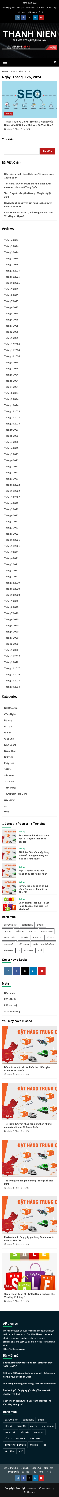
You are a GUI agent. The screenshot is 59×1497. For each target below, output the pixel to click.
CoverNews (45, 1488)
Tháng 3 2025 (11, 325)
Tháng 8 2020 (11, 607)
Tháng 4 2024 (11, 386)
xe (5, 806)
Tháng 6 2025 (11, 307)
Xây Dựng (9, 799)
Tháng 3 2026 (11, 252)
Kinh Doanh (10, 744)
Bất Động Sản (8, 7)
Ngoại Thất (10, 750)
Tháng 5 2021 (11, 564)
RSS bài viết (10, 999)
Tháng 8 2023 (11, 435)
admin (9, 129)
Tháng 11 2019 (12, 656)
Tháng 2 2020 (11, 643)
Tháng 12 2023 (12, 411)
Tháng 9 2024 (11, 362)
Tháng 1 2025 (11, 338)
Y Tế (41, 12)
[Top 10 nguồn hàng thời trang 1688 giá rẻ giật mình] (9, 870)
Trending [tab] (39, 824)
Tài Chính (9, 781)
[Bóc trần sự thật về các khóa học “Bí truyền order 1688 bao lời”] (9, 836)
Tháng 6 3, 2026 (22, 1244)
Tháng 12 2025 (12, 270)
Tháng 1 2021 (11, 576)
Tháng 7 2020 (11, 613)
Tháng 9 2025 (11, 289)
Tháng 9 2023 (11, 429)
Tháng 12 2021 (12, 539)
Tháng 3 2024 (11, 393)
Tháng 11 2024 (12, 350)
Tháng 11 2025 (12, 276)
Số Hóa (21, 12)
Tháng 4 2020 (11, 631)
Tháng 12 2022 (12, 484)
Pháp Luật (52, 7)
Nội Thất (41, 7)
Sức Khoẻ (9, 775)
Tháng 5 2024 (11, 380)
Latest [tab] (9, 824)
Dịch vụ (9, 114)
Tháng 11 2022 (12, 490)
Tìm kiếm (8, 139)
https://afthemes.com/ (14, 1349)
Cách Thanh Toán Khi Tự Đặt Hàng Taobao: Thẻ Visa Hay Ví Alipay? (28, 214)
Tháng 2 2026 (11, 258)
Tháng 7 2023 (11, 442)
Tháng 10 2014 (12, 686)
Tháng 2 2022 (11, 527)
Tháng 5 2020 (11, 625)
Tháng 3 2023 (11, 466)
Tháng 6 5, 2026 (22, 1188)
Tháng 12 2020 (12, 582)
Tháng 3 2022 (11, 521)
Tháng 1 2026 (11, 264)
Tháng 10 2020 (12, 594)
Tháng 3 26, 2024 (22, 129)
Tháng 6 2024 (11, 374)
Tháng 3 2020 (11, 637)
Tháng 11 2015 (12, 680)
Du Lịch (20, 7)
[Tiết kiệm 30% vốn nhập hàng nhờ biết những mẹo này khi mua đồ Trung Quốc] (9, 853)
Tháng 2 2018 (11, 662)
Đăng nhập (9, 993)
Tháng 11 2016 (12, 674)
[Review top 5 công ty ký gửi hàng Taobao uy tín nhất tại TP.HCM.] (9, 886)
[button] (5, 62)
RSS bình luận (11, 1005)
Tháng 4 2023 (11, 460)
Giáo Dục (30, 7)
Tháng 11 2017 (12, 668)
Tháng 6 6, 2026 (22, 1131)
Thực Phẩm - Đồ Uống (43, 944)
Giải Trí (7, 732)
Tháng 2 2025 (11, 331)
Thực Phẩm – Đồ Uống (15, 793)
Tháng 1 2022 (11, 533)
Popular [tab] (22, 824)
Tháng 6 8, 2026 (22, 1074)
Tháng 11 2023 (12, 417)
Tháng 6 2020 (11, 619)
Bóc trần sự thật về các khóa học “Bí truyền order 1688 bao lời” (29, 176)
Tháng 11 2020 (12, 588)
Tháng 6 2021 (11, 558)
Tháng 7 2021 (11, 552)
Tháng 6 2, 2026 (22, 1301)
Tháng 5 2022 (11, 509)
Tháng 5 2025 (11, 313)
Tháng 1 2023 (11, 478)
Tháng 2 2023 (11, 472)
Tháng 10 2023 (12, 423)
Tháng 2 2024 (11, 399)
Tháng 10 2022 (12, 497)
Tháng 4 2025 (11, 319)
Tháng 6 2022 (11, 503)
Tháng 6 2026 (11, 240)
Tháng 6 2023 (11, 448)
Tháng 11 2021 (12, 546)
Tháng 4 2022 (11, 515)
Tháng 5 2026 (11, 246)
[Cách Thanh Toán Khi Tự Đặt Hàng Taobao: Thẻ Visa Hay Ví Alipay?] (9, 903)
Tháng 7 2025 (11, 301)
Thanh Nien (29, 34)
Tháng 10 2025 (12, 282)
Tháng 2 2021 (11, 570)
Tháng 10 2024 (12, 356)
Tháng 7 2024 (11, 368)
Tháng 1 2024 (11, 405)
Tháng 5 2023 (11, 454)
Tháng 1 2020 (11, 650)
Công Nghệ (10, 714)
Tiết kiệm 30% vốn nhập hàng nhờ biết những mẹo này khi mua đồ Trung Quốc (27, 185)
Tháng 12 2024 (12, 344)
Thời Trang (31, 12)
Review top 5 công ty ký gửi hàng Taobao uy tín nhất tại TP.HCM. (28, 204)
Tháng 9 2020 (11, 601)
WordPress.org (12, 1011)
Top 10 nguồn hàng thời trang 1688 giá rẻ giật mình (27, 195)
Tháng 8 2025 (11, 295)
